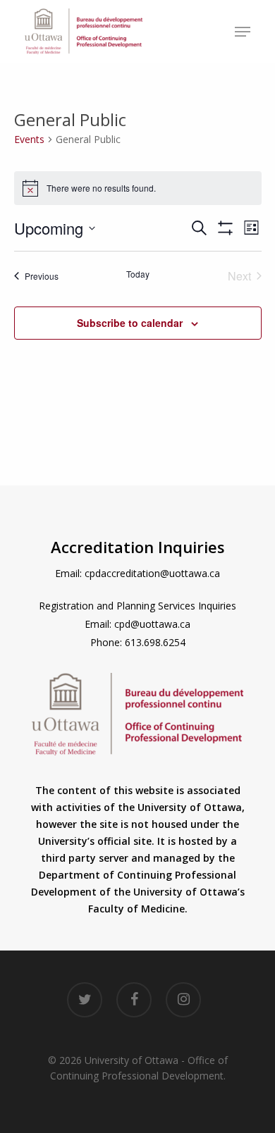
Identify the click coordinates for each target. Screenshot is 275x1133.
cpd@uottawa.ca (152, 624)
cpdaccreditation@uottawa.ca (152, 573)
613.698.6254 (155, 642)
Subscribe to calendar (130, 323)
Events (29, 139)
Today (137, 274)
